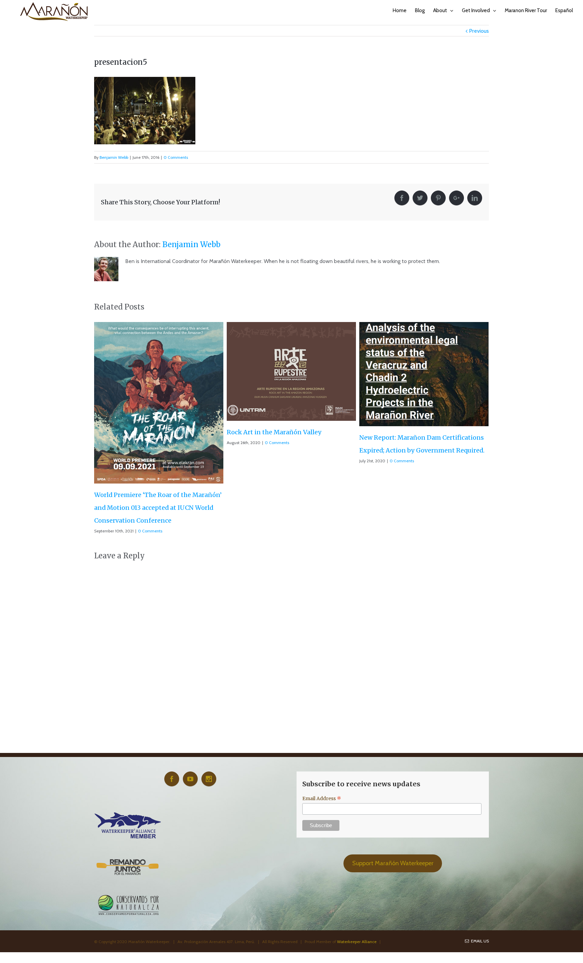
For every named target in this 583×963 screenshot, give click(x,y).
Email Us (479, 870)
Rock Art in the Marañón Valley (141, 432)
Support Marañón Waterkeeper (393, 793)
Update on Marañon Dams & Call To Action (424, 406)
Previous (479, 31)
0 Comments (176, 157)
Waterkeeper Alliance (357, 871)
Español (564, 10)
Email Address (321, 728)
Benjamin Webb (114, 157)
